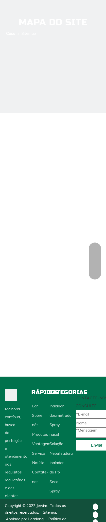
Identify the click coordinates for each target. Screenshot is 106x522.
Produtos (40, 434)
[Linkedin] (95, 514)
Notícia (38, 462)
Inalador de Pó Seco (57, 472)
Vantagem (41, 443)
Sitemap (50, 512)
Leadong (36, 518)
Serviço (38, 453)
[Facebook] (95, 506)
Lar (35, 405)
